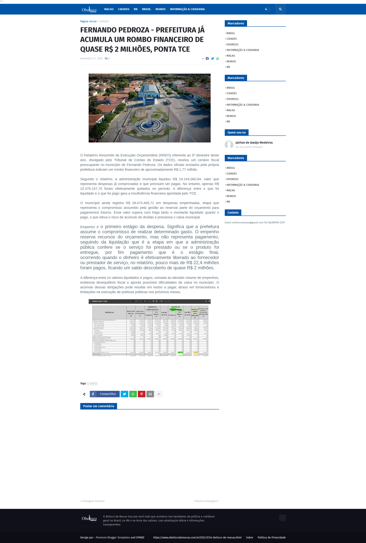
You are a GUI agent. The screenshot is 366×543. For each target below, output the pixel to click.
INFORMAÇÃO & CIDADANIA (243, 50)
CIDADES (104, 21)
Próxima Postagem (205, 501)
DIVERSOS (232, 44)
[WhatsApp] (217, 58)
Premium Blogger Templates (113, 537)
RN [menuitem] (135, 9)
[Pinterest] (141, 394)
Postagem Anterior (93, 501)
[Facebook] (207, 58)
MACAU (231, 55)
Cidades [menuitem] (123, 9)
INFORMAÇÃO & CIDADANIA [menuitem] (187, 9)
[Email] (150, 394)
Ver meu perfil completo (249, 147)
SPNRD (140, 537)
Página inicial (88, 21)
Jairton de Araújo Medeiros (254, 142)
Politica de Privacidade (272, 537)
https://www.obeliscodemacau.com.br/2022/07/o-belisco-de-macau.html (197, 537)
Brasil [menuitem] (146, 9)
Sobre (249, 537)
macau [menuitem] (109, 9)
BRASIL (231, 33)
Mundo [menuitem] (160, 9)
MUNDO (231, 61)
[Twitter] (212, 58)
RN (228, 67)
